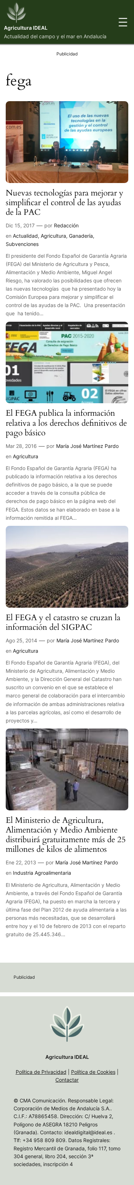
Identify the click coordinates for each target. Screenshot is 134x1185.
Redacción (66, 225)
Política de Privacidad (41, 1072)
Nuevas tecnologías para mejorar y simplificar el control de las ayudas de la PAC (64, 203)
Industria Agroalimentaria (42, 873)
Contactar (67, 1080)
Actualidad (25, 236)
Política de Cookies (93, 1072)
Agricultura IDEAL (26, 28)
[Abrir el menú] (123, 22)
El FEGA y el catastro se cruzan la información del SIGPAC (63, 622)
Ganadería (81, 236)
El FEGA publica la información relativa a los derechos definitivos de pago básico (66, 423)
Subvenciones (22, 244)
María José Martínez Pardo (87, 446)
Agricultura (53, 236)
